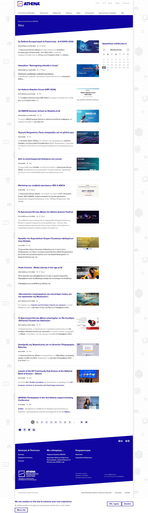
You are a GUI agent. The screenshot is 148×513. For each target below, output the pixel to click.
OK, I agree (114, 504)
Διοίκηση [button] (21, 454)
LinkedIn (34, 430)
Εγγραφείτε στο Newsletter (82, 475)
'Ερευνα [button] (69, 13)
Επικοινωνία (126, 3)
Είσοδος (117, 3)
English (110, 3)
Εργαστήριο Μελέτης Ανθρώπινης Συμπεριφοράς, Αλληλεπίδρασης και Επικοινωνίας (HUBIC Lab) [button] (59, 460)
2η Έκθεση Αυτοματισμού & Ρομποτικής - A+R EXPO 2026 (45, 41)
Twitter (29, 430)
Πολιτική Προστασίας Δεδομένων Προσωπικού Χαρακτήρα (96, 492)
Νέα (21, 25)
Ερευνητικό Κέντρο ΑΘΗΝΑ (28, 21)
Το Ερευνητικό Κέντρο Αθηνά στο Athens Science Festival (45, 212)
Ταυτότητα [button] (44, 13)
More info (21, 510)
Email (20, 430)
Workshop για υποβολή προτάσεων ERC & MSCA (41, 185)
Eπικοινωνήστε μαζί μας (81, 473)
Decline (127, 504)
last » (86, 422)
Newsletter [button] (79, 454)
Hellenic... (67, 412)
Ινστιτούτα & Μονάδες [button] (26, 13)
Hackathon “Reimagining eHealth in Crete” (38, 65)
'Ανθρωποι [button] (57, 13)
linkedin (99, 3)
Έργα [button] (78, 13)
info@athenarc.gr (112, 474)
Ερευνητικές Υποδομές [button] (107, 13)
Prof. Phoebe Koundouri (34, 382)
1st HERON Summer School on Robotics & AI (39, 111)
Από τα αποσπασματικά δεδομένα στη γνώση (40, 159)
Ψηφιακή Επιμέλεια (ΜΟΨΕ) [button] (56, 454)
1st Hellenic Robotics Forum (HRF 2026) (37, 89)
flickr (103, 3)
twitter (101, 3)
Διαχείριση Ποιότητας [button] (25, 457)
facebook (97, 3)
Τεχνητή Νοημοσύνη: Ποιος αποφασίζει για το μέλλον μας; (46, 132)
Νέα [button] (122, 13)
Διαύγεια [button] (21, 461)
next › (82, 422)
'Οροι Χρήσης (118, 492)
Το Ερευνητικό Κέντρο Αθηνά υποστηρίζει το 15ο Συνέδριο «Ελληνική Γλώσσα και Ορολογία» (46, 319)
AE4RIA (20, 408)
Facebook (24, 430)
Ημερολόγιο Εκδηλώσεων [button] (84, 457)
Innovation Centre (28, 3)
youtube (105, 3)
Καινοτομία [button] (89, 13)
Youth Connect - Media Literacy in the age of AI (40, 267)
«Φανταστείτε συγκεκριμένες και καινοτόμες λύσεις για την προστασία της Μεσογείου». (45, 295)
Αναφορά (127, 492)
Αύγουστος (116, 49)
